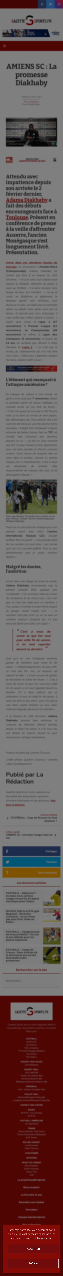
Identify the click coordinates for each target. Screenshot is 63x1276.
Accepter (33, 1249)
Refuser (33, 1263)
